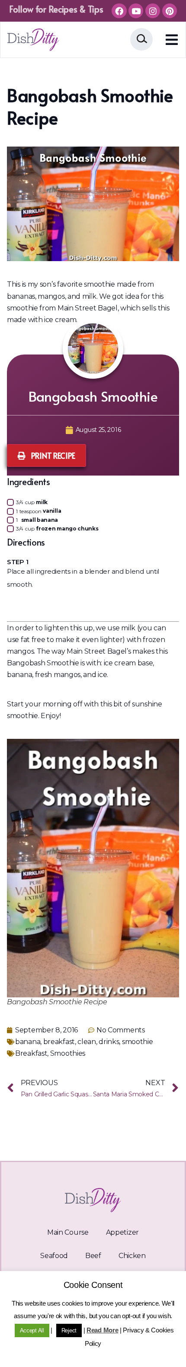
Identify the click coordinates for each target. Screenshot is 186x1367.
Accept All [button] (32, 1330)
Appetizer (122, 1232)
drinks (109, 1042)
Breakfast (31, 1053)
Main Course (68, 1232)
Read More (102, 1330)
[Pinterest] (169, 10)
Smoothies (67, 1053)
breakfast (59, 1042)
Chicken (132, 1256)
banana (27, 1042)
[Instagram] (152, 10)
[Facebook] (119, 10)
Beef (93, 1256)
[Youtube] (135, 10)
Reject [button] (69, 1330)
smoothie (137, 1042)
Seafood (54, 1256)
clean (86, 1042)
